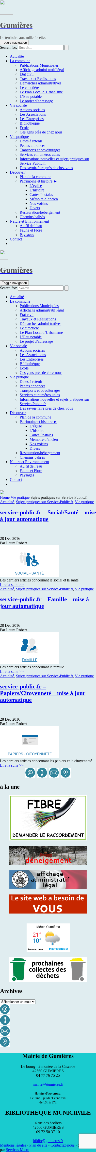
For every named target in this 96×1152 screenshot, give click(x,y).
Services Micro (17, 1150)
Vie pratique (20, 497)
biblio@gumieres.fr (48, 1141)
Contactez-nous (62, 1145)
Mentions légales (13, 1145)
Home (5, 497)
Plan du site (38, 1145)
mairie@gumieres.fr (48, 1084)
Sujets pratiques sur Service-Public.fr (44, 502)
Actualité (7, 502)
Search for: (8, 47)
